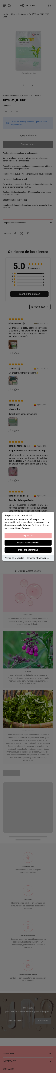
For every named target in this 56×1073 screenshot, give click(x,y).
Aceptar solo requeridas (28, 542)
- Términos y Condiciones (37, 558)
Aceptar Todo (28, 535)
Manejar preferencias (28, 550)
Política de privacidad (14, 558)
